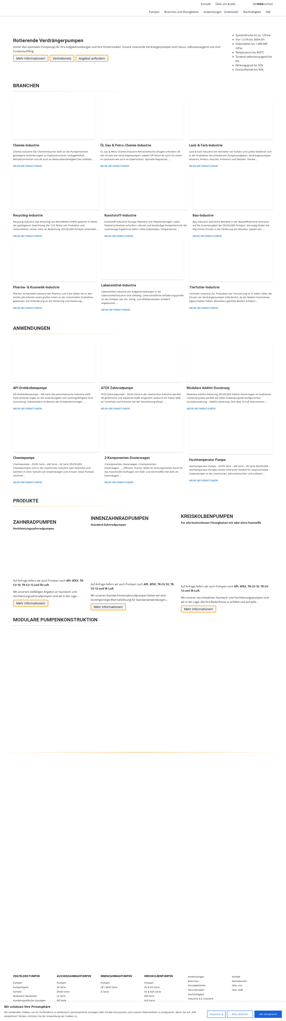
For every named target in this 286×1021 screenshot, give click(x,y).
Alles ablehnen (240, 1014)
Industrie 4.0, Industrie (200, 998)
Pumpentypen (21, 987)
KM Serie (149, 996)
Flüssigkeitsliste (196, 985)
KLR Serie (149, 1000)
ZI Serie (105, 991)
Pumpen (17, 982)
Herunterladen (196, 989)
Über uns (237, 985)
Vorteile (17, 991)
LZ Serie (61, 996)
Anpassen (215, 1014)
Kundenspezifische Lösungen (29, 1000)
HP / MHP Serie (109, 987)
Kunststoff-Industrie (120, 215)
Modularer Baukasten (25, 996)
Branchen (193, 981)
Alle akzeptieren (268, 1014)
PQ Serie (61, 1000)
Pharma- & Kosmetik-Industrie (36, 287)
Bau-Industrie (203, 215)
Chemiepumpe (23, 458)
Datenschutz (265, 4)
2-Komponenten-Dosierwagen (127, 458)
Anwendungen (213, 12)
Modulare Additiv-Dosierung (208, 388)
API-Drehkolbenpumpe (30, 388)
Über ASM (237, 989)
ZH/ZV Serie (63, 991)
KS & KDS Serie (152, 991)
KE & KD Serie (152, 987)
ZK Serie (61, 987)
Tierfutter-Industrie (204, 287)
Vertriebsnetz (62, 58)
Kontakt (236, 976)
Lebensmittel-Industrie (118, 285)
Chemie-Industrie (26, 145)
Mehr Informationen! (30, 58)
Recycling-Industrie (28, 215)
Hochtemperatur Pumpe (207, 460)
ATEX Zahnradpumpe (117, 388)
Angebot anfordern (92, 58)
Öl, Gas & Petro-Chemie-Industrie (125, 145)
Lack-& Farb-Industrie (205, 145)
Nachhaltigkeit (196, 994)
